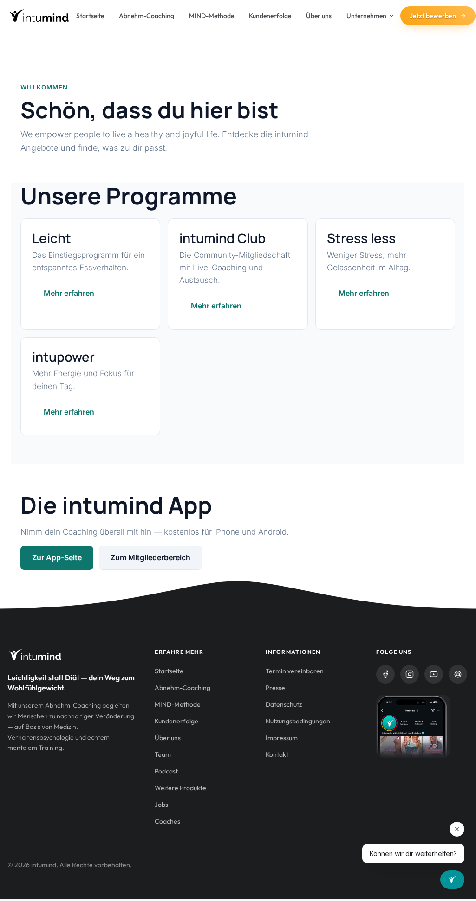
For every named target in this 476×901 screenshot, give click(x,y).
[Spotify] (458, 674)
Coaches (167, 821)
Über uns (319, 16)
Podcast (166, 771)
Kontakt (277, 754)
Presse (275, 688)
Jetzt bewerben (433, 16)
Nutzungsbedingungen (298, 721)
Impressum (282, 738)
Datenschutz (284, 704)
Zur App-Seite (57, 557)
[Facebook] (385, 674)
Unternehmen (366, 16)
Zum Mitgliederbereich (150, 557)
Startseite (90, 16)
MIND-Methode (211, 16)
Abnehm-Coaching (146, 16)
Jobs (161, 804)
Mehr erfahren (69, 293)
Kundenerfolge (270, 16)
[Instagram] (409, 674)
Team (163, 754)
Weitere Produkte (180, 788)
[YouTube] (433, 674)
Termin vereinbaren (295, 671)
